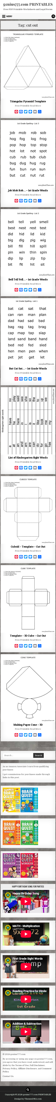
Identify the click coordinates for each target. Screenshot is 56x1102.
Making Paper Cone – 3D (28, 724)
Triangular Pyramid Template (28, 101)
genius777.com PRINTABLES (28, 4)
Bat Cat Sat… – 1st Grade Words (28, 368)
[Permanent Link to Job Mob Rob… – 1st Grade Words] (28, 153)
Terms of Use (22, 1065)
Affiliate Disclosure (27, 1068)
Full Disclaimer (37, 1065)
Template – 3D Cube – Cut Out (28, 635)
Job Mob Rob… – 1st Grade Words (28, 190)
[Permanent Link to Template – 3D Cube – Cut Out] (28, 599)
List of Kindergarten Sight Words (28, 457)
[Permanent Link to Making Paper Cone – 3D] (28, 688)
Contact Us (8, 1076)
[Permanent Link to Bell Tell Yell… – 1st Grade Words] (28, 243)
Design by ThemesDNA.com (28, 1099)
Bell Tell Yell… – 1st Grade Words (28, 279)
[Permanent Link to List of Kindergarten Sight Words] (28, 421)
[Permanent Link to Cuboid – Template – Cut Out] (28, 510)
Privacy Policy (10, 1068)
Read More (35, 106)
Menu (9, 16)
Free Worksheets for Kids (28, 38)
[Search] (53, 16)
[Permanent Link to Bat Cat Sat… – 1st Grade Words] (28, 332)
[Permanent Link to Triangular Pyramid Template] (28, 64)
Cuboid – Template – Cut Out (28, 546)
